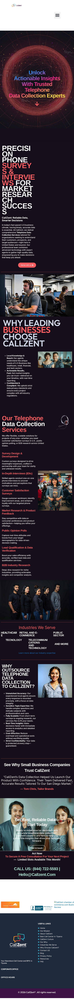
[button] (57, 15)
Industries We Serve (37, 627)
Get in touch (37, 848)
